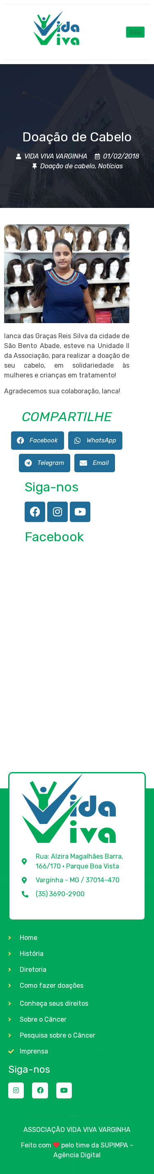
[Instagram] (57, 512)
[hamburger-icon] (135, 32)
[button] (37, 440)
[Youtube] (80, 512)
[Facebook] (35, 512)
